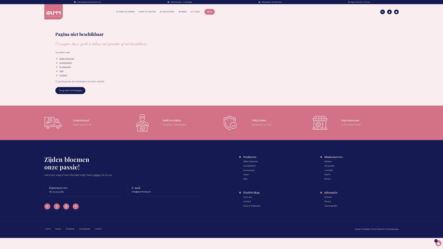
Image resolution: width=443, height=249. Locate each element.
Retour (327, 179)
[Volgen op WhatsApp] (47, 206)
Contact (63, 75)
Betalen (328, 161)
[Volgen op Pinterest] (76, 206)
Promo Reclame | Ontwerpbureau (385, 229)
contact (96, 175)
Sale (61, 71)
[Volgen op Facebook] (57, 206)
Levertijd (328, 170)
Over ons (247, 197)
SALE (209, 12)
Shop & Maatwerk (251, 206)
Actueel (328, 197)
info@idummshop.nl (141, 192)
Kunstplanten (65, 63)
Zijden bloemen (66, 58)
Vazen (246, 174)
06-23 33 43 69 (56, 192)
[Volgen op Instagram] (66, 206)
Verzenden (329, 166)
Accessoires (65, 67)
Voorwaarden (330, 206)
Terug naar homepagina (70, 90)
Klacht (327, 174)
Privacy (327, 201)
